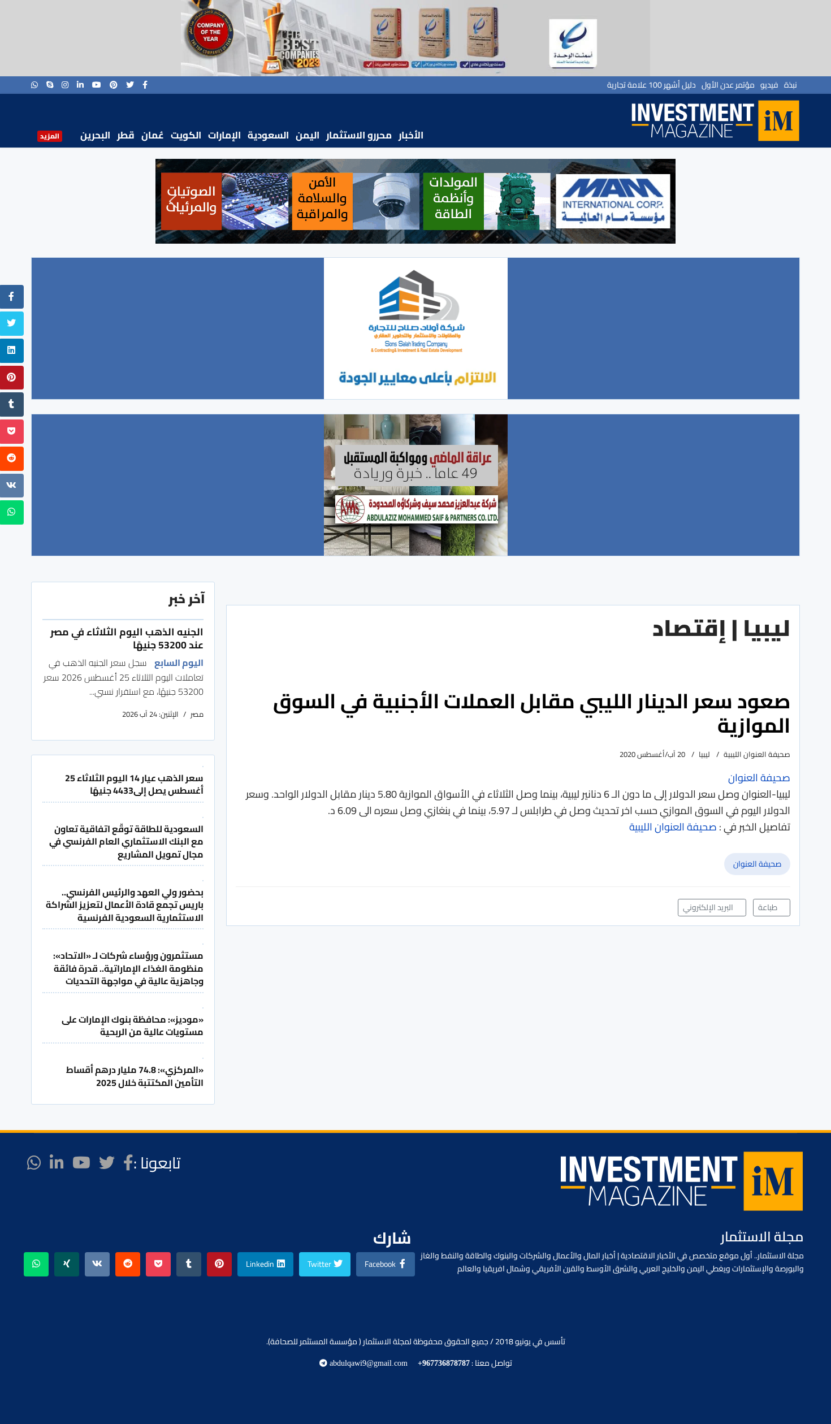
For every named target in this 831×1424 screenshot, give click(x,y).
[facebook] (145, 84)
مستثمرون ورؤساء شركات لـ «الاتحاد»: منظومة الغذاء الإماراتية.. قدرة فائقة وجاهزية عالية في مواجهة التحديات (128, 968)
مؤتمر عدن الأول (728, 84)
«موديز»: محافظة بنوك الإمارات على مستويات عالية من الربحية (133, 1025)
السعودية (268, 135)
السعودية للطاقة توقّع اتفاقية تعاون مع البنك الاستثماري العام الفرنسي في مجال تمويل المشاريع (126, 841)
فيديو (769, 84)
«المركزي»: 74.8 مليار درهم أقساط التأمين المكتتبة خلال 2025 (135, 1075)
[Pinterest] (114, 84)
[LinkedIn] (80, 84)
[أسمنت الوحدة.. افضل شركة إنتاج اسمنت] (415, 38)
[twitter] (130, 84)
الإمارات (224, 135)
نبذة (790, 84)
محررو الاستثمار (359, 135)
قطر (126, 135)
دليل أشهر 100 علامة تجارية (651, 84)
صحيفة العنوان (757, 863)
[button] (173, 201)
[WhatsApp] (34, 84)
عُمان (152, 135)
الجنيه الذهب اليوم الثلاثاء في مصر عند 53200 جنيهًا (127, 637)
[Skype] (49, 84)
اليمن (307, 135)
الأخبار (411, 135)
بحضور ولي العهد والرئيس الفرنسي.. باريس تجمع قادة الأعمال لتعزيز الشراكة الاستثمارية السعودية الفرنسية (125, 905)
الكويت (186, 135)
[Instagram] (65, 84)
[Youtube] (96, 84)
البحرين (95, 135)
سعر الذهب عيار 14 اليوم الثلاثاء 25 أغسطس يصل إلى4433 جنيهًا (134, 784)
